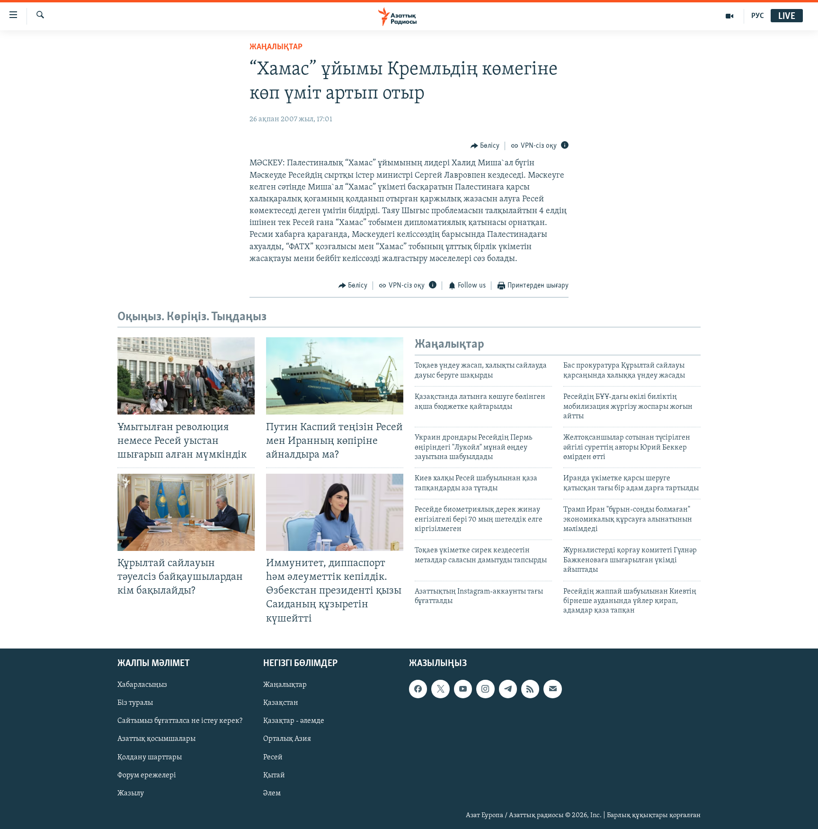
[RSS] (530, 689)
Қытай (274, 775)
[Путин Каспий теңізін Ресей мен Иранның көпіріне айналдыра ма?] (334, 375)
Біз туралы (135, 703)
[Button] (485, 146)
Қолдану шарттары (149, 757)
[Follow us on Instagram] (485, 689)
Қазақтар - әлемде (293, 721)
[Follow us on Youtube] (463, 689)
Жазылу (130, 793)
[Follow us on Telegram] (508, 689)
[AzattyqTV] (729, 16)
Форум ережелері (146, 775)
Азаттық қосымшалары (156, 739)
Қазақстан (280, 703)
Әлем (272, 793)
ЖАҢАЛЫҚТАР (275, 47)
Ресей (273, 757)
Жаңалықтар (285, 685)
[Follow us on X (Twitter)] (440, 689)
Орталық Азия (287, 739)
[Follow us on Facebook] (418, 689)
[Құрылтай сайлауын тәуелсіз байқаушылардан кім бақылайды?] (186, 512)
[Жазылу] (552, 689)
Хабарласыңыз (142, 685)
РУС (757, 16)
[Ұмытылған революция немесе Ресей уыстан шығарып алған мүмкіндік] (186, 375)
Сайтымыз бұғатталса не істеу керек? (179, 721)
